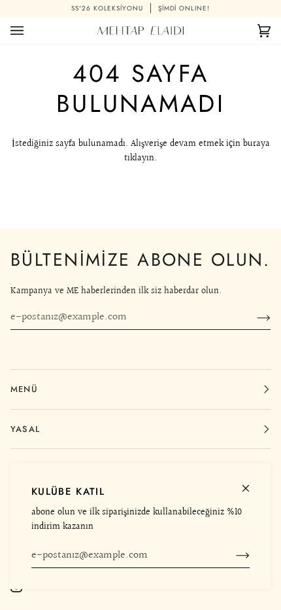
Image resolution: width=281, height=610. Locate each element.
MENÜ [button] (24, 389)
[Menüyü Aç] (30, 31)
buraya (256, 143)
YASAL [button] (25, 429)
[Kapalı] (251, 482)
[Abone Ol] (232, 555)
